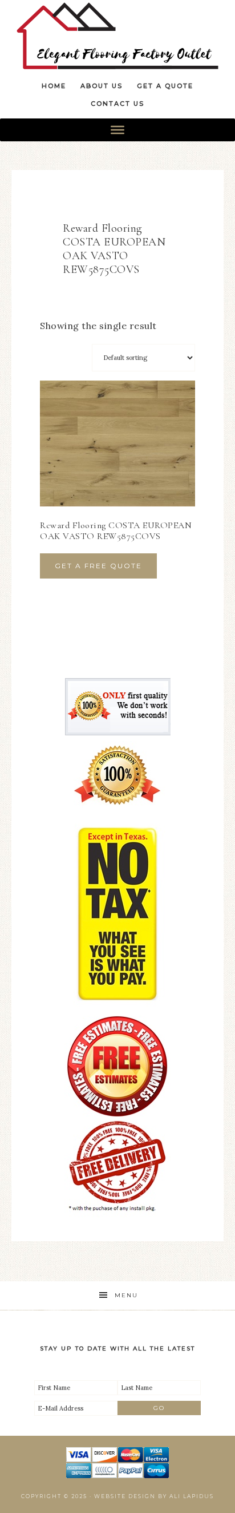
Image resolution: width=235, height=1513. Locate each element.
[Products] (117, 130)
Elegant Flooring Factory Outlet (118, 36)
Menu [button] (126, 1295)
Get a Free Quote (98, 565)
